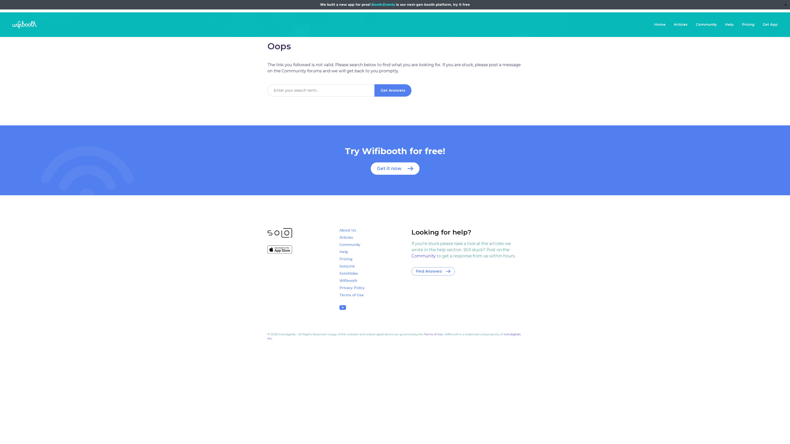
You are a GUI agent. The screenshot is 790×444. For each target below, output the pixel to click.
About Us (347, 230)
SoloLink (347, 266)
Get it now (389, 168)
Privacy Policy (352, 288)
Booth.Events (383, 5)
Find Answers (429, 271)
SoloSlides (348, 273)
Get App (770, 24)
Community (706, 24)
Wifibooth (24, 24)
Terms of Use (351, 295)
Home (660, 24)
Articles (681, 24)
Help (729, 24)
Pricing (748, 24)
